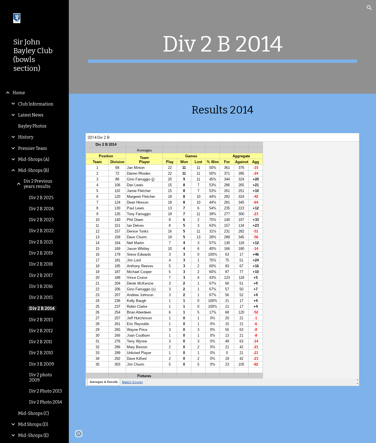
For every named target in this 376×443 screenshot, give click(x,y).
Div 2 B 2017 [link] (41, 275)
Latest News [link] (30, 115)
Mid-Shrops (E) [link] (33, 435)
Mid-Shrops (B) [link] (33, 170)
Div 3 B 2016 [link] (41, 286)
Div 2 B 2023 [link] (41, 219)
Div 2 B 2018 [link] (41, 264)
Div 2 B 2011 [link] (40, 341)
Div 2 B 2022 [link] (41, 230)
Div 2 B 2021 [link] (41, 242)
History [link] (25, 137)
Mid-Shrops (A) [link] (33, 159)
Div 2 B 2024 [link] (41, 208)
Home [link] (19, 92)
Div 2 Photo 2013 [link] (45, 391)
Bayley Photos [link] (32, 126)
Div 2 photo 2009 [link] (40, 377)
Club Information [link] (35, 104)
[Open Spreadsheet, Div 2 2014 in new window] (349, 140)
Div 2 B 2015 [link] (41, 297)
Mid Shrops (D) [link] (33, 424)
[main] (222, 47)
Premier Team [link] (32, 148)
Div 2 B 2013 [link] (41, 319)
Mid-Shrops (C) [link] (33, 413)
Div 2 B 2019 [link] (41, 253)
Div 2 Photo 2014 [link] (45, 402)
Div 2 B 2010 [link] (41, 352)
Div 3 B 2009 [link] (41, 364)
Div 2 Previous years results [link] (38, 184)
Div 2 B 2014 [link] (42, 308)
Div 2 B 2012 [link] (41, 330)
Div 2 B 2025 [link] (41, 197)
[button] (369, 7)
